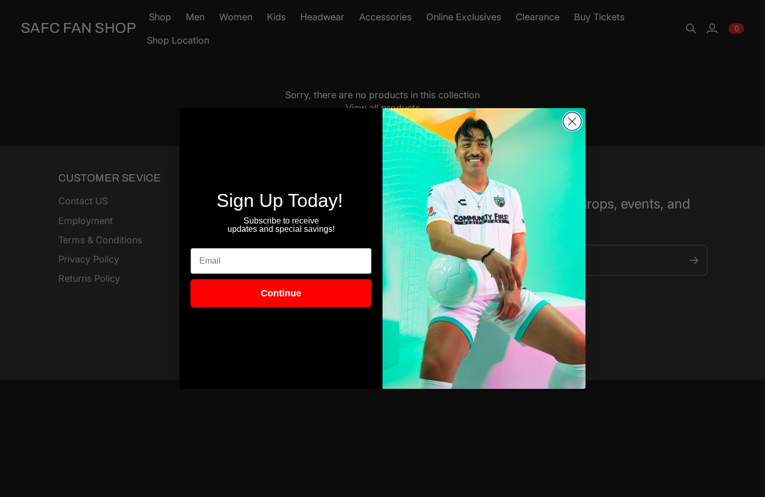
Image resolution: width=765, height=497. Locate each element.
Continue (281, 293)
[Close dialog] (572, 121)
